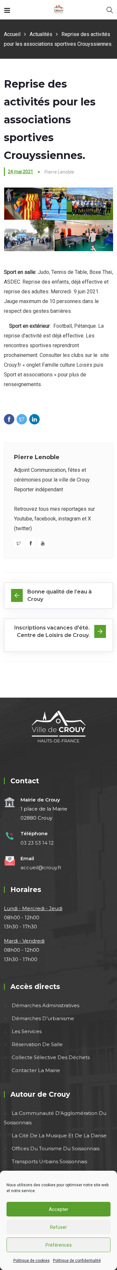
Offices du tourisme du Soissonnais (55, 1148)
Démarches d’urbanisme (43, 1018)
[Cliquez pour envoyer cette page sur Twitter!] (22, 419)
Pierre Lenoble (36, 457)
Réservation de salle (37, 1044)
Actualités (41, 34)
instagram (69, 519)
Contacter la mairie (36, 1071)
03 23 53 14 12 (37, 843)
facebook (45, 519)
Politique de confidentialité (77, 1260)
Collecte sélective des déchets (51, 1058)
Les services (27, 1031)
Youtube (23, 519)
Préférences (59, 1245)
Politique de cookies (31, 1260)
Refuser (58, 1227)
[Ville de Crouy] (58, 9)
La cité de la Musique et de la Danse (59, 1135)
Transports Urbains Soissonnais (49, 1161)
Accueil (12, 34)
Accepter (58, 1209)
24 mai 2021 (20, 171)
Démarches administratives (45, 1005)
